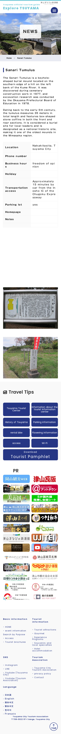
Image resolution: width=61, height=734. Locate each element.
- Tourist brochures (14, 642)
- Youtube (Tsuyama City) (15, 673)
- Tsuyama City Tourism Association (44, 668)
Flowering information (44, 432)
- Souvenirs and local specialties (42, 644)
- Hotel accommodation (42, 649)
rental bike (16, 432)
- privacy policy (41, 673)
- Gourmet (38, 633)
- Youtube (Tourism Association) (14, 679)
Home (9, 58)
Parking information (44, 422)
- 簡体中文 (8, 702)
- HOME (7, 627)
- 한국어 (7, 709)
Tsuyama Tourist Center (16, 409)
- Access (8, 638)
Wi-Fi (44, 443)
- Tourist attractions (44, 629)
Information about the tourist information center (45, 409)
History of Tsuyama (16, 422)
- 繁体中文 (8, 706)
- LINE (6, 668)
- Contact (38, 677)
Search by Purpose (14, 634)
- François (9, 713)
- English (8, 698)
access (16, 443)
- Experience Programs (39, 638)
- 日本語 (7, 694)
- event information (14, 630)
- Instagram (10, 665)
